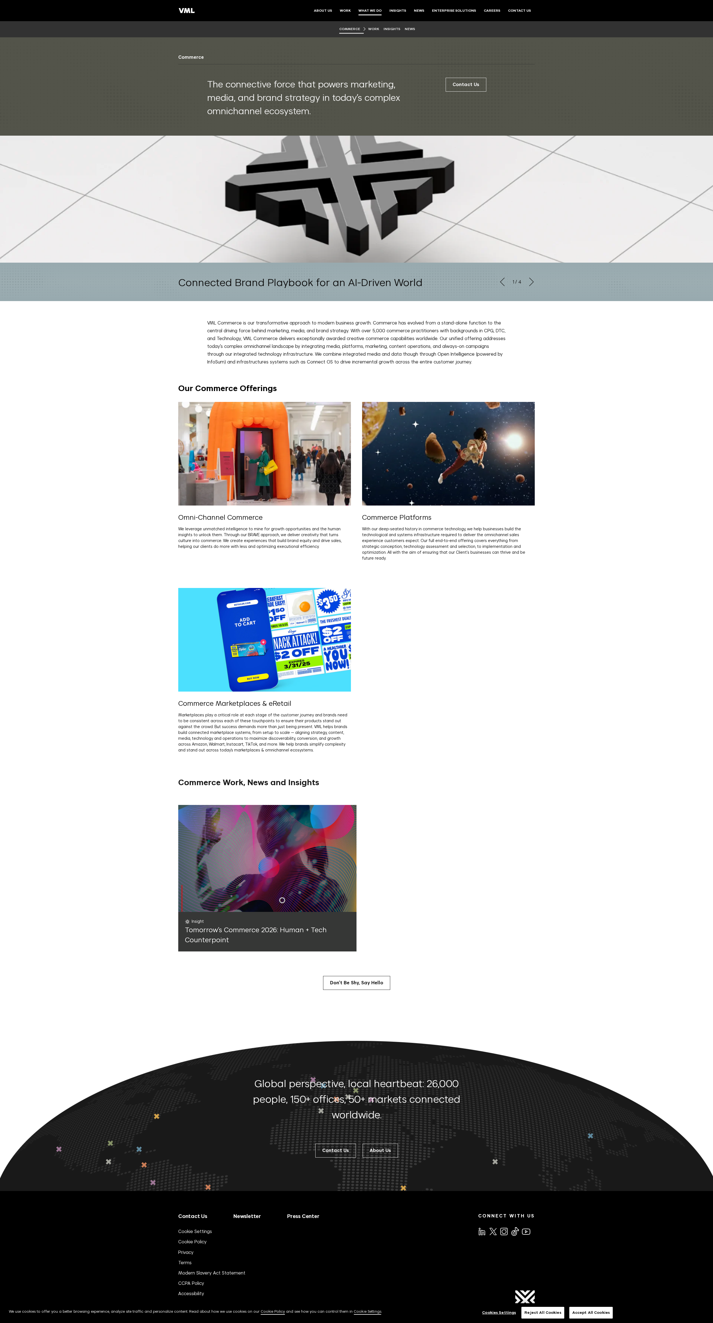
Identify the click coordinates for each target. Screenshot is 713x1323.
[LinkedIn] (481, 1231)
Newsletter (247, 1216)
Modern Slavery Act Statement (211, 1272)
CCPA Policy (191, 1283)
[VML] (187, 10)
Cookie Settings (195, 1231)
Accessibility (191, 1293)
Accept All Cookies (591, 1312)
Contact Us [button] (335, 1150)
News (410, 29)
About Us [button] (380, 1150)
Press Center (303, 1216)
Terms (185, 1262)
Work (373, 29)
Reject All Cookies (542, 1312)
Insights (392, 29)
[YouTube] (525, 1231)
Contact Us (466, 84)
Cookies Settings (499, 1312)
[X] (493, 1231)
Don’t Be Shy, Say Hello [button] (356, 982)
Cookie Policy (192, 1241)
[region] (356, 1313)
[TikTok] (515, 1231)
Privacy (186, 1252)
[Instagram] (503, 1231)
